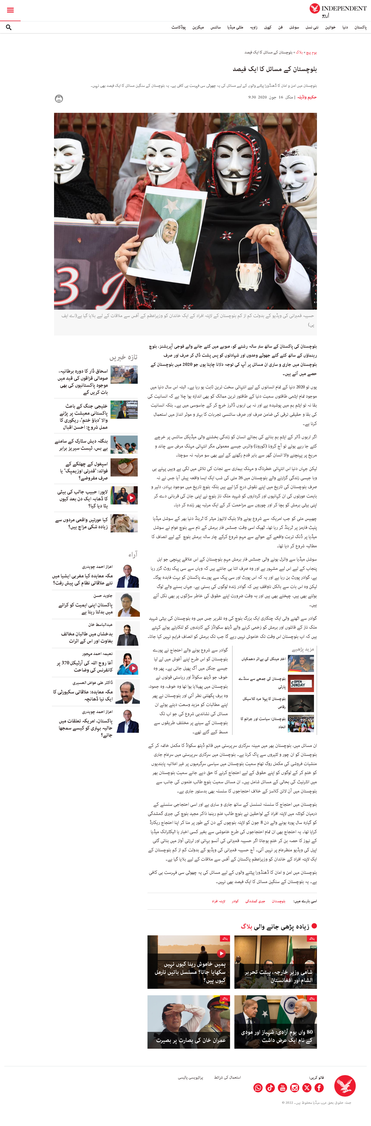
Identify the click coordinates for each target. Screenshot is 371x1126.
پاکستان (360, 27)
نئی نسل (312, 27)
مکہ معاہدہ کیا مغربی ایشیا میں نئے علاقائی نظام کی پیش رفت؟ (82, 579)
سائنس (215, 27)
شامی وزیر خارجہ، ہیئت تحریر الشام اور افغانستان (278, 976)
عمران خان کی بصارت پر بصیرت (191, 1040)
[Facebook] (319, 1087)
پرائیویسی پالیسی (190, 1077)
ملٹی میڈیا (235, 27)
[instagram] (294, 1087)
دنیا (345, 27)
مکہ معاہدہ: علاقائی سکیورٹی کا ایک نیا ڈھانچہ (83, 695)
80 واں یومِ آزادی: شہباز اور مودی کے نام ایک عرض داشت (277, 1036)
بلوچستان (278, 901)
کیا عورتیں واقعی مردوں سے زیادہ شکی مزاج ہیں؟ (81, 523)
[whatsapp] (258, 1087)
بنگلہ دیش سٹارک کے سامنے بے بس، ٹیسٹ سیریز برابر (81, 444)
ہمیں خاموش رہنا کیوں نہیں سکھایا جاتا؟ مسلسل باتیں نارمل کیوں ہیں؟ (190, 972)
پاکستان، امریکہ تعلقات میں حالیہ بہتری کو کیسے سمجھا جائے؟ (86, 728)
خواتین (330, 27)
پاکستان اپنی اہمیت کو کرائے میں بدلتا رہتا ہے (85, 608)
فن (280, 27)
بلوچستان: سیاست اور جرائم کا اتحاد (263, 723)
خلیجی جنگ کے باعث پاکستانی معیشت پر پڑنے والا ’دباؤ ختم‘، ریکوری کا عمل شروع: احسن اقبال (83, 416)
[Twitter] (307, 1087)
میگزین (198, 27)
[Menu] (10, 10)
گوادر (235, 901)
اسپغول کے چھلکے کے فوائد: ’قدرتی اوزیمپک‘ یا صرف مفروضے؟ (84, 471)
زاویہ (253, 27)
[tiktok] (270, 1087)
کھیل (268, 27)
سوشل (294, 27)
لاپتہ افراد (218, 901)
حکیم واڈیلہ (306, 97)
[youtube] (282, 1087)
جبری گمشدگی (255, 901)
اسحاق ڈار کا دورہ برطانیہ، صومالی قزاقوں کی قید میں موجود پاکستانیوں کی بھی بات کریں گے (83, 381)
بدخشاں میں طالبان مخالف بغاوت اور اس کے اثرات (87, 637)
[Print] (59, 99)
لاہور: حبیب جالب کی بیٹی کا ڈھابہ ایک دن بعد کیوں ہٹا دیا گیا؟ (82, 499)
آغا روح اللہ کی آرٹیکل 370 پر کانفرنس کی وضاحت (84, 666)
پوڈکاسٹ (178, 27)
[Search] (8, 27)
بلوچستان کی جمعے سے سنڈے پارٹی (262, 683)
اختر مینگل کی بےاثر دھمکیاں (263, 659)
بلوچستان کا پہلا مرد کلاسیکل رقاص (264, 703)
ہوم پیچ (311, 52)
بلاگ (299, 52)
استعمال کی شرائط (227, 1077)
